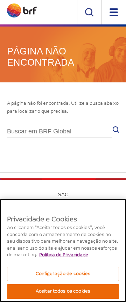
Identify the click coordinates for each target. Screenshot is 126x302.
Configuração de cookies (63, 274)
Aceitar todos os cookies (63, 291)
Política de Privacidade (63, 255)
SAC (63, 195)
